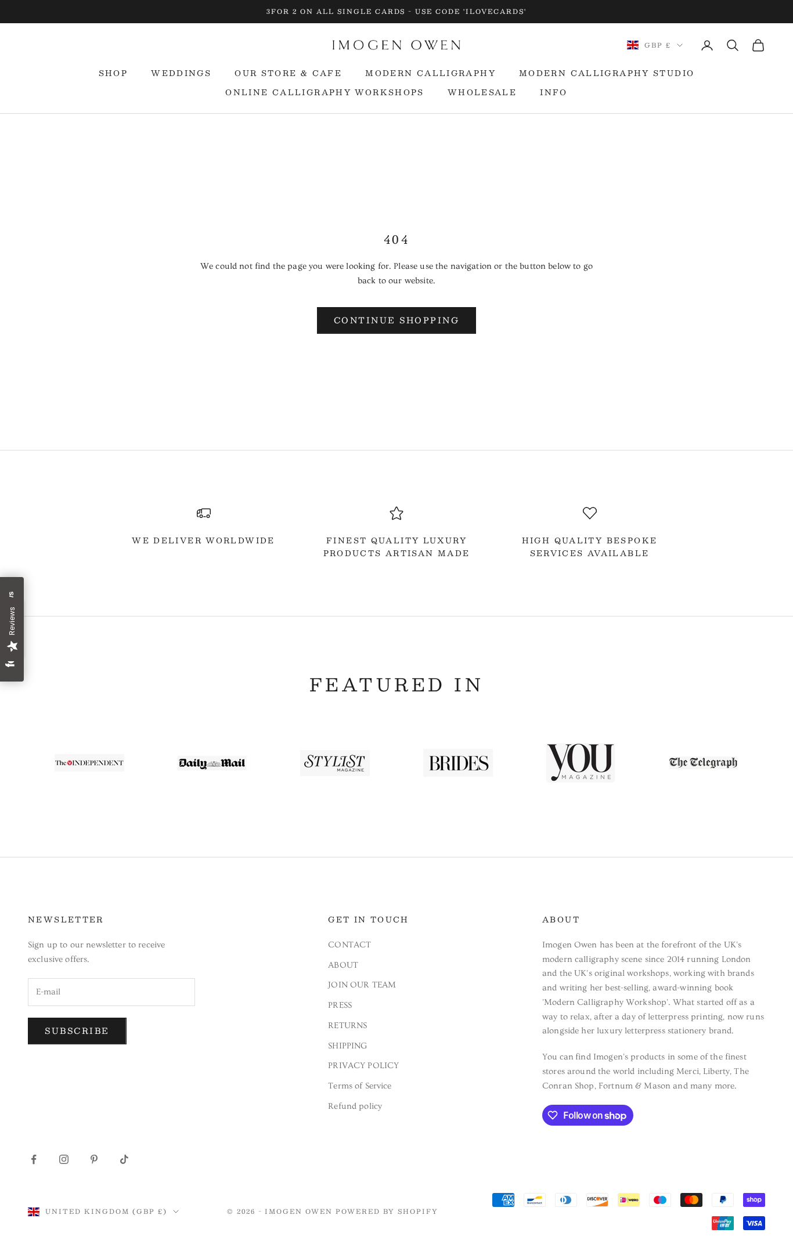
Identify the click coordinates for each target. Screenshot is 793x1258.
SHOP (113, 73)
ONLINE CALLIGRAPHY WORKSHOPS (324, 92)
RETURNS (347, 1025)
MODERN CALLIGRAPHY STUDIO (606, 73)
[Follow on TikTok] (124, 1159)
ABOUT (343, 965)
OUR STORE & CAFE (288, 73)
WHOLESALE (482, 92)
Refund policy (355, 1106)
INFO (554, 92)
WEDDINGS (181, 73)
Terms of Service (359, 1086)
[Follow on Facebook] (33, 1159)
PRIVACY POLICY (363, 1065)
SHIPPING (347, 1046)
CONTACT (349, 945)
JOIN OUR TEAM (362, 985)
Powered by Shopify (387, 1211)
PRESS (340, 1005)
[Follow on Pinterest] (94, 1159)
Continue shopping (397, 320)
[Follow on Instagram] (64, 1159)
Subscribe (77, 1030)
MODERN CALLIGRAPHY (430, 73)
